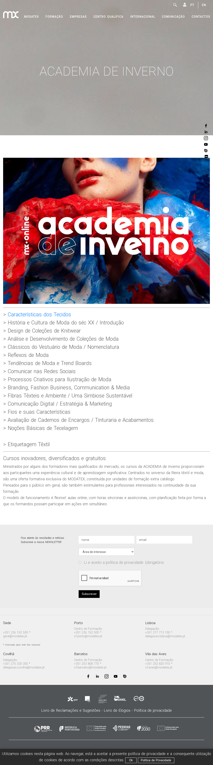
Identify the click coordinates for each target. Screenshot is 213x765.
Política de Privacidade (156, 760)
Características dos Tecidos (38, 315)
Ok (131, 760)
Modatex (31, 16)
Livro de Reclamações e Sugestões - (72, 710)
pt (192, 5)
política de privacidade (124, 562)
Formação (54, 16)
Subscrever (89, 594)
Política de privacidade (153, 710)
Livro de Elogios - (119, 710)
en (204, 5)
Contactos (201, 16)
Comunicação (173, 16)
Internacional (142, 16)
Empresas (78, 16)
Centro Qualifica (108, 16)
